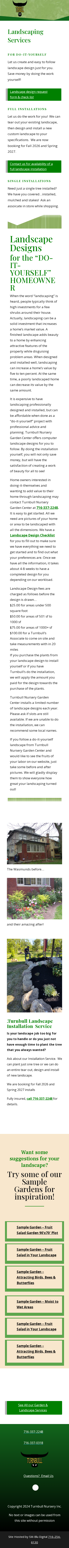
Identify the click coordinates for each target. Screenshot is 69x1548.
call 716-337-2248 (40, 1098)
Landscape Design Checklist (32, 535)
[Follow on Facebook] (35, 1487)
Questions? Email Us (38, 1476)
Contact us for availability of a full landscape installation (31, 166)
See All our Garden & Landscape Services (33, 1407)
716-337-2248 (47, 507)
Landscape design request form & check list (29, 94)
